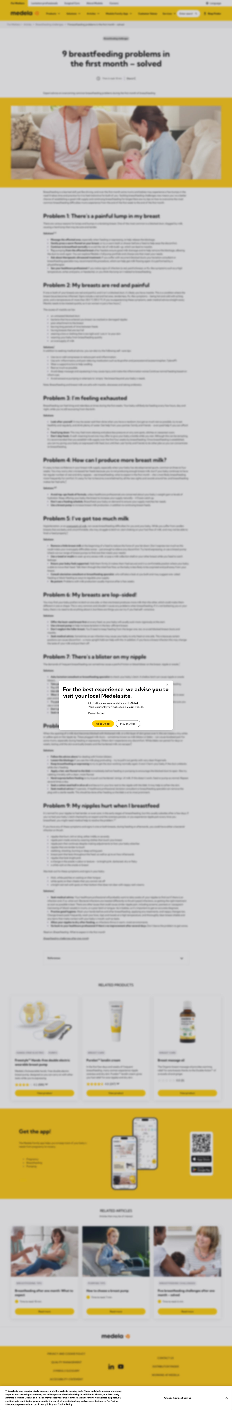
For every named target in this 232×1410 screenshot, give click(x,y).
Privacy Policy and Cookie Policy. (55, 1404)
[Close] (226, 1398)
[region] (116, 1398)
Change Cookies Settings (177, 1397)
